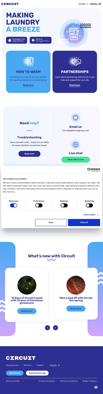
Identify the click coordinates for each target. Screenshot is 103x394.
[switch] (38, 205)
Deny (51, 222)
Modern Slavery (90, 381)
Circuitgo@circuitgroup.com (75, 130)
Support (40, 365)
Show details (89, 215)
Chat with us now (75, 159)
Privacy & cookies (47, 381)
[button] (96, 3)
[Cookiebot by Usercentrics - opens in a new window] (89, 170)
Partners (28, 365)
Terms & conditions (69, 381)
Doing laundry (12, 365)
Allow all (84, 222)
